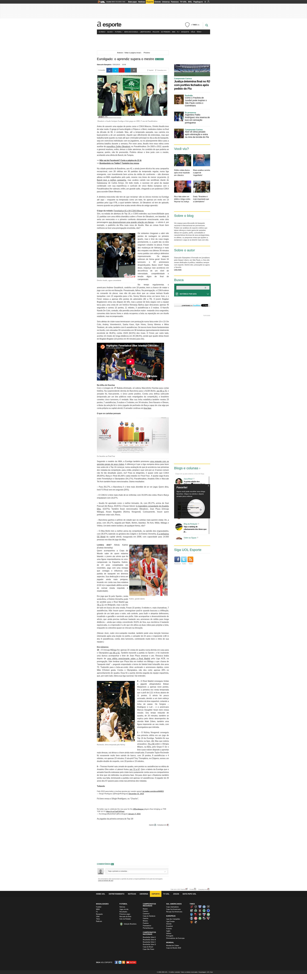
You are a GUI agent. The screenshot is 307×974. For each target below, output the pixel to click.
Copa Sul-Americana (173, 909)
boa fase (147, 408)
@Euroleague (138, 809)
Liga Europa (170, 921)
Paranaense (147, 926)
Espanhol (169, 926)
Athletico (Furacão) (191, 907)
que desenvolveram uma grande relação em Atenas (131, 222)
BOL (190, 2)
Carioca (145, 911)
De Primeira (165, 32)
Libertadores (145, 32)
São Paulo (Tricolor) (208, 918)
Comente (160, 59)
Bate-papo (132, 2)
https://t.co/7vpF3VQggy (115, 811)
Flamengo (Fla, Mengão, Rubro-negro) (196, 914)
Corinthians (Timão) (200, 910)
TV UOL (183, 2)
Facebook (177, 564)
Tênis (199, 32)
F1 (178, 32)
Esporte (150, 2)
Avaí (200, 907)
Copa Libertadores (172, 907)
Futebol (118, 32)
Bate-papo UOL (189, 894)
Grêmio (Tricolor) (191, 918)
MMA (173, 32)
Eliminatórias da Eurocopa (175, 938)
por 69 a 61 (114, 653)
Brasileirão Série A (149, 937)
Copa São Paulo (148, 949)
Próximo (147, 53)
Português (169, 936)
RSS (124, 962)
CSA (191, 914)
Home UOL (100, 894)
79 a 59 (151, 744)
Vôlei (193, 32)
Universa (166, 2)
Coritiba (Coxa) (204, 910)
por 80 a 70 (162, 391)
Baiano (145, 909)
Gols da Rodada (125, 919)
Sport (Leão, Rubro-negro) (191, 922)
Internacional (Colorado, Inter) (196, 918)
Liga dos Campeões (173, 919)
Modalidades (102, 904)
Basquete (185, 32)
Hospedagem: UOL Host (205, 972)
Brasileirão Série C (149, 942)
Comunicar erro (161, 825)
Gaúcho (145, 918)
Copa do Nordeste (149, 916)
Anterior (119, 53)
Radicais (99, 921)
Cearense (146, 914)
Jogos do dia (123, 909)
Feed (190, 564)
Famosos (175, 2)
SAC (123, 2)
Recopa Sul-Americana (174, 912)
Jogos (176, 894)
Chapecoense (196, 910)
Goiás (208, 914)
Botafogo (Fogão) (208, 907)
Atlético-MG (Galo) (196, 907)
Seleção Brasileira (130, 924)
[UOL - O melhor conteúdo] (100, 2)
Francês (169, 929)
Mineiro (145, 921)
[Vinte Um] (153, 42)
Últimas (102, 32)
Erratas (192, 889)
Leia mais (177, 270)
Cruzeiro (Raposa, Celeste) (208, 910)
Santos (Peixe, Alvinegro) (204, 918)
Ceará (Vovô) (191, 910)
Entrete (158, 2)
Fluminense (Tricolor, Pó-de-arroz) (200, 914)
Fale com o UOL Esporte (178, 889)
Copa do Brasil (148, 947)
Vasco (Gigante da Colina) (196, 922)
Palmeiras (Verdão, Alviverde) (200, 918)
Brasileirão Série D (149, 944)
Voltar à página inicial (132, 53)
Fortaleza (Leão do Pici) (204, 914)
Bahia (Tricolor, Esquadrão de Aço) (204, 907)
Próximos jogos (124, 914)
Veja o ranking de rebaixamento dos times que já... (195, 529)
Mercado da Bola (131, 32)
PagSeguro (198, 2)
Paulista (156, 32)
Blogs (109, 32)
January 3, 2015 (134, 814)
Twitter (184, 564)
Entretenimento (116, 894)
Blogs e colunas (186, 468)
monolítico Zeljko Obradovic (118, 146)
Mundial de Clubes (172, 945)
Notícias (141, 2)
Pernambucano (148, 928)
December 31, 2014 (136, 794)
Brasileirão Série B (149, 940)
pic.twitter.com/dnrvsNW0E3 (153, 791)
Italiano (168, 933)
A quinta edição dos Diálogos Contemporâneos (194, 483)
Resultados (123, 912)
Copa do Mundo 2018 (173, 948)
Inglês (168, 931)
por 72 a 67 (135, 769)
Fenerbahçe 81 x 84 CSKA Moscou (129, 211)
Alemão (168, 924)
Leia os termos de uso (105, 880)
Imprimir (151, 825)
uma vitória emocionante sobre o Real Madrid (128, 659)
